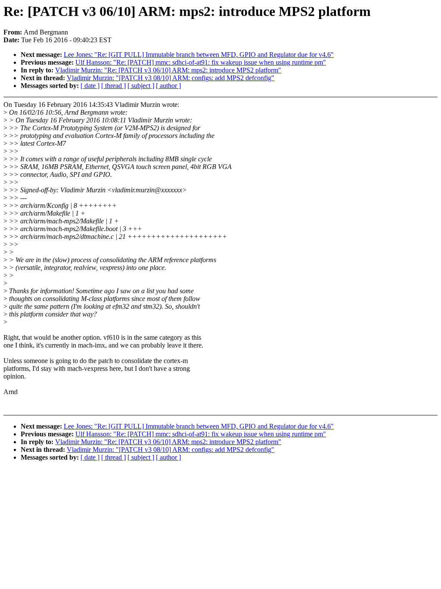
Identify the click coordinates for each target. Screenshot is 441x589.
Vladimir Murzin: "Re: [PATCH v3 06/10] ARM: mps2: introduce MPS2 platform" (168, 70)
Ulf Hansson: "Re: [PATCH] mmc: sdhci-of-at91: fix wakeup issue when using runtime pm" (200, 62)
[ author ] (168, 85)
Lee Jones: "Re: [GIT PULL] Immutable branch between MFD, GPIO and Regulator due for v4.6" (199, 54)
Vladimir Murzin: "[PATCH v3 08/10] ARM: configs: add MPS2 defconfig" (170, 77)
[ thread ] (113, 85)
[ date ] (90, 85)
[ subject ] (140, 85)
